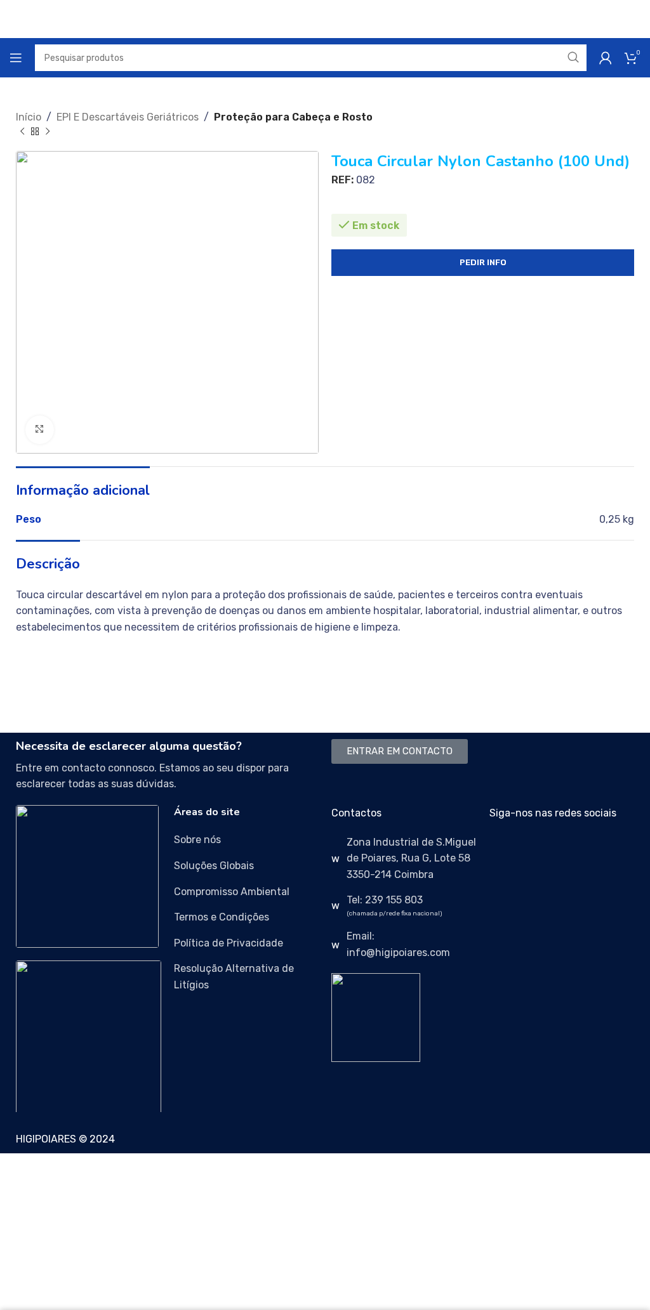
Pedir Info (483, 262)
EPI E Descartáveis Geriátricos (127, 117)
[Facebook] (505, 850)
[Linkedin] (574, 850)
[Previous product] (22, 132)
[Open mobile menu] (16, 57)
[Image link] (87, 876)
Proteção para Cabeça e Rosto (293, 117)
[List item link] (246, 840)
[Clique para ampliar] (39, 430)
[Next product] (47, 132)
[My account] (605, 57)
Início (28, 117)
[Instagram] (539, 850)
